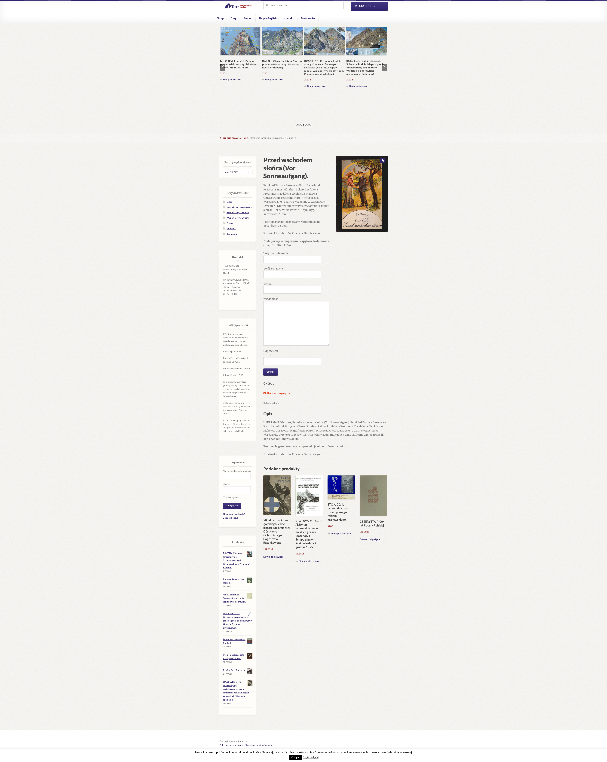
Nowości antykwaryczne (239, 207)
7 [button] (310, 124)
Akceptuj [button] (295, 757)
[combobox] (237, 172)
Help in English (267, 18)
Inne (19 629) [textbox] (236, 172)
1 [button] (297, 124)
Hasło (226, 484)
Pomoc (248, 18)
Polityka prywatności (231, 745)
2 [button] (299, 124)
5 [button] (306, 124)
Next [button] (384, 67)
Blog (233, 18)
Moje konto (308, 18)
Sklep (220, 18)
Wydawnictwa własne (238, 217)
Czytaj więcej (311, 757)
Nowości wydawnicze (238, 212)
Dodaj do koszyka (232, 86)
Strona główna (232, 138)
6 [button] (308, 124)
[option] (240, 57)
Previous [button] (222, 67)
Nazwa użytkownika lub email (237, 471)
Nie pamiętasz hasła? (234, 514)
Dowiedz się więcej (273, 556)
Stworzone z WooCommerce (260, 745)
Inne (245, 138)
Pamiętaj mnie (232, 497)
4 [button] (303, 124)
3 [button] (301, 124)
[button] (382, 160)
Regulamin (232, 234)
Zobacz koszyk (230, 517)
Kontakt (289, 18)
